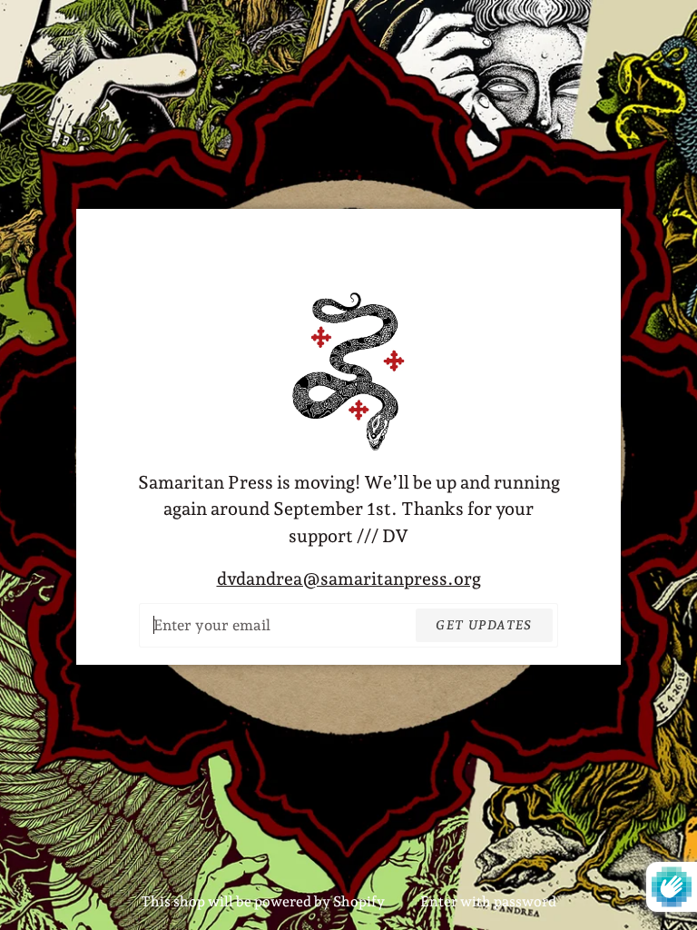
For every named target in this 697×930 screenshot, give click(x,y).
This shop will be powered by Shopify (264, 901)
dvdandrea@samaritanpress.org (349, 579)
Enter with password (488, 901)
